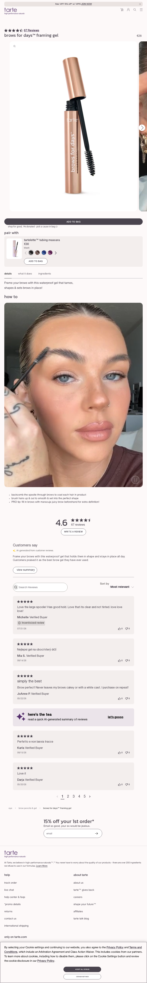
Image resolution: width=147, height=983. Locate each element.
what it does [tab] (25, 274)
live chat (9, 890)
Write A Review (73, 532)
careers (78, 897)
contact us (10, 919)
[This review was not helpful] (126, 629)
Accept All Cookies (82, 969)
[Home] (15, 854)
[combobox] (117, 587)
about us (78, 883)
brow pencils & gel (28, 808)
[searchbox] (43, 587)
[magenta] (50, 253)
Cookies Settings (82, 976)
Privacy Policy (115, 947)
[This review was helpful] (119, 629)
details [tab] (8, 274)
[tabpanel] (73, 284)
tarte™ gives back (84, 890)
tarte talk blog (81, 919)
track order (10, 883)
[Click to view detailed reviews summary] (25, 570)
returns (8, 911)
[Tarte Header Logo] (14, 11)
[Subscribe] (96, 834)
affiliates (78, 911)
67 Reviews (31, 30)
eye (10, 808)
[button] (121, 11)
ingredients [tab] (44, 274)
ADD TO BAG (36, 261)
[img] (6, 30)
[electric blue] (44, 253)
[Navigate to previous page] (57, 796)
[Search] (134, 11)
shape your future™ (85, 904)
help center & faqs (14, 897)
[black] (31, 252)
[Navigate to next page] (89, 796)
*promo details (12, 904)
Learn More (42, 866)
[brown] (37, 253)
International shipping (16, 926)
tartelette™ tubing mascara (42, 240)
